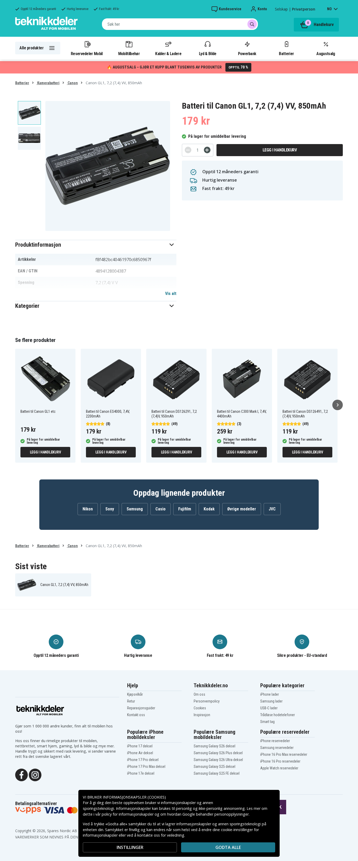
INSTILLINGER (130, 847)
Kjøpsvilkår (135, 694)
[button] (95, 245)
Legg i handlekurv (280, 149)
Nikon (88, 508)
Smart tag (267, 722)
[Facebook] (21, 774)
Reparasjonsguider (141, 708)
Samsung (135, 508)
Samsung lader (271, 701)
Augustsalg (325, 53)
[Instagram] (35, 774)
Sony (109, 508)
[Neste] (337, 405)
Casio (160, 508)
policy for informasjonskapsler (128, 814)
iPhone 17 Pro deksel (143, 760)
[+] (207, 150)
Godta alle (228, 847)
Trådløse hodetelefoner (277, 715)
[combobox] (180, 24)
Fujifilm (184, 508)
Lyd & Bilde (207, 53)
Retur (131, 701)
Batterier (286, 53)
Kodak (209, 508)
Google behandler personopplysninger (215, 814)
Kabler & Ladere (168, 53)
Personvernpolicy (207, 701)
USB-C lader (269, 708)
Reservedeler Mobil (87, 53)
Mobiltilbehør (129, 53)
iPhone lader (269, 694)
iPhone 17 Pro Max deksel (146, 766)
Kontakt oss (136, 715)
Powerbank (247, 53)
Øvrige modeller (241, 508)
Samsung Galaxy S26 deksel (214, 746)
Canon (72, 83)
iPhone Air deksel (140, 753)
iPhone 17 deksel (140, 746)
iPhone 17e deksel (140, 773)
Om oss (199, 694)
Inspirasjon (202, 715)
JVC (272, 508)
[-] (188, 150)
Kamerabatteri (47, 83)
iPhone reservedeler (275, 741)
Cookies (200, 708)
